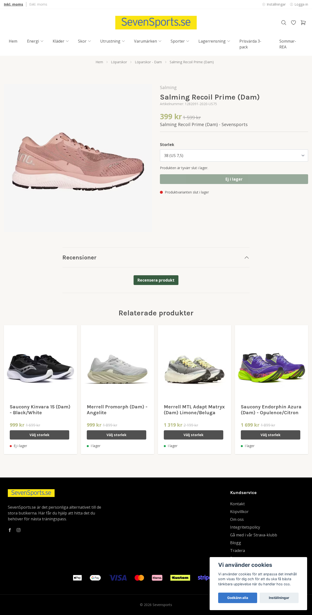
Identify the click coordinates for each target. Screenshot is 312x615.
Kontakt (237, 503)
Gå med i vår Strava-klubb (253, 535)
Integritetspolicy (245, 527)
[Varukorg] (303, 23)
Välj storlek (39, 434)
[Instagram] (18, 530)
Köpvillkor (239, 511)
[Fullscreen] (78, 158)
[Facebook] (10, 530)
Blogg (235, 542)
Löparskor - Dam (148, 62)
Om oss (237, 519)
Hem (99, 62)
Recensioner (79, 257)
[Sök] (284, 23)
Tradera (237, 550)
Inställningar (279, 598)
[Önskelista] (293, 23)
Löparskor (119, 62)
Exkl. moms (38, 4)
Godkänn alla (237, 598)
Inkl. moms (13, 4)
